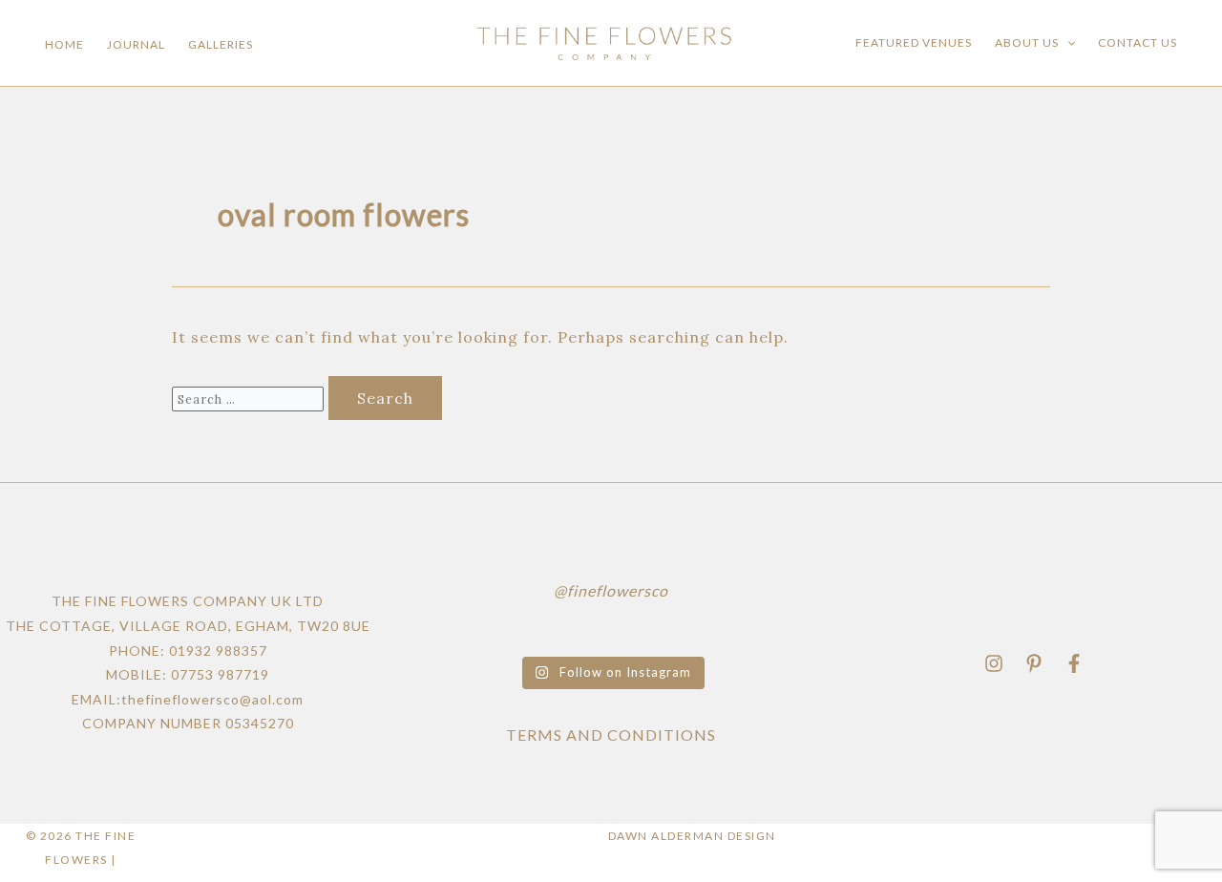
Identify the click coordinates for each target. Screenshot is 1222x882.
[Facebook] (1074, 663)
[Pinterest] (1033, 663)
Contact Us (1137, 42)
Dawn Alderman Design (692, 836)
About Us (1027, 42)
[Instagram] (993, 663)
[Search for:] (250, 398)
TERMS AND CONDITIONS (611, 734)
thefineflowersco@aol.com (212, 699)
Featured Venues (913, 42)
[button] (1067, 43)
